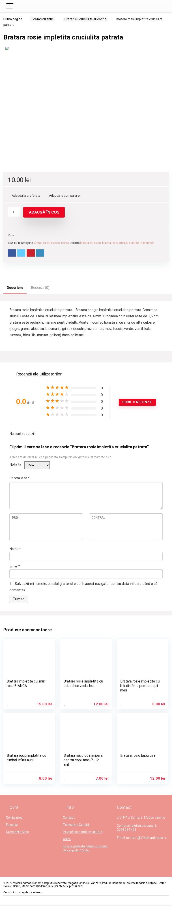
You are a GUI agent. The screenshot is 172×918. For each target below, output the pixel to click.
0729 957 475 (126, 829)
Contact (69, 817)
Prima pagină (12, 19)
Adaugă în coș (44, 212)
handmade (147, 242)
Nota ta (15, 464)
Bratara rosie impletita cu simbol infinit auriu (26, 757)
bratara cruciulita (90, 242)
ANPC (67, 839)
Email (14, 566)
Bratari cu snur (42, 19)
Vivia (11, 235)
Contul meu (14, 817)
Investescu (35, 892)
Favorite (12, 824)
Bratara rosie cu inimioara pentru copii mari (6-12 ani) (83, 760)
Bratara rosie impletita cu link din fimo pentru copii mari (140, 685)
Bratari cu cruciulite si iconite (85, 19)
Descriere (15, 288)
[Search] (160, 6)
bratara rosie (110, 242)
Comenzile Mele (17, 832)
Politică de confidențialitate (83, 832)
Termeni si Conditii (76, 824)
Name (15, 549)
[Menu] (9, 6)
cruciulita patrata (129, 242)
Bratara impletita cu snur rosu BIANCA (26, 683)
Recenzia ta (19, 478)
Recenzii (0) (40, 288)
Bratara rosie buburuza (137, 755)
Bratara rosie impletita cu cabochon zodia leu (83, 683)
